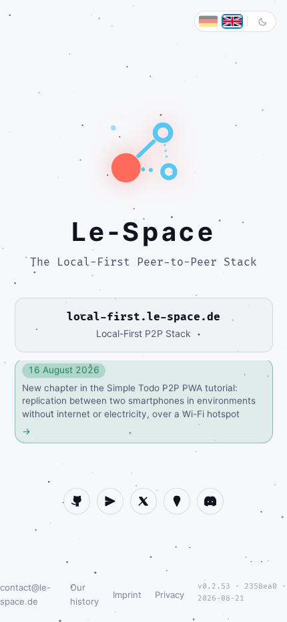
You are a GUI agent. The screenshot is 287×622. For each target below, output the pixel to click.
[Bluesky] (177, 501)
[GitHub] (76, 501)
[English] (232, 21)
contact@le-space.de (25, 594)
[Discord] (210, 501)
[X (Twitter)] (143, 501)
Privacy (169, 594)
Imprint (127, 594)
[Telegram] (110, 501)
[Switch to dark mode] (262, 21)
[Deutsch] (208, 21)
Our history (84, 594)
